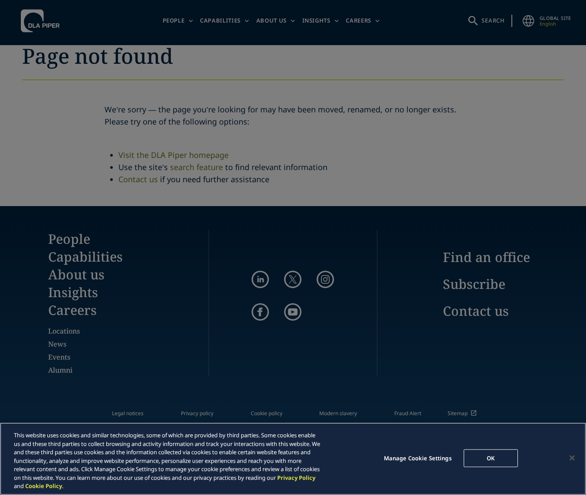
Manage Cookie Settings (418, 458)
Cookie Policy (43, 486)
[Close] (572, 457)
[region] (293, 459)
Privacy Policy (296, 478)
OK (490, 458)
